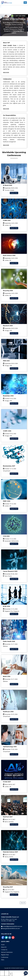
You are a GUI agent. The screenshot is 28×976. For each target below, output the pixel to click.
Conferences (4, 957)
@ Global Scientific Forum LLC (17, 968)
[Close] (10, 974)
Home (2, 944)
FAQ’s (2, 960)
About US (3, 947)
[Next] (6, 973)
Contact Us (4, 950)
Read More (6, 72)
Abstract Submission (7, 952)
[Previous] (2, 973)
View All (23, 902)
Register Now (14, 193)
